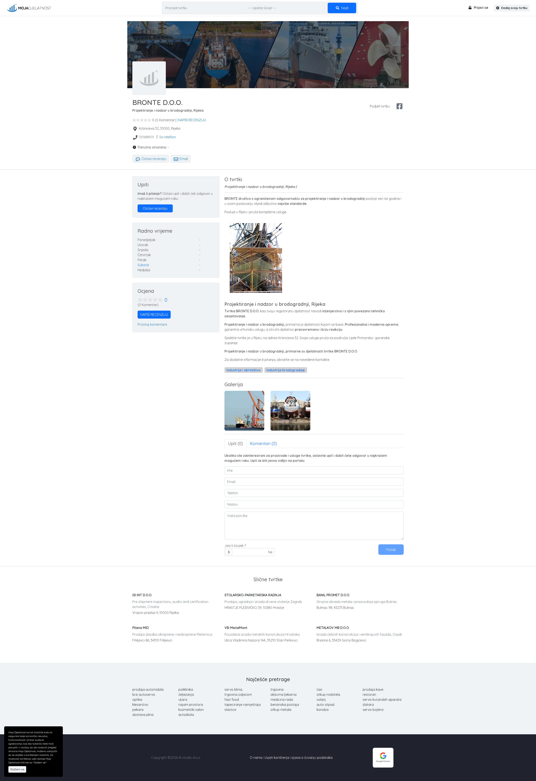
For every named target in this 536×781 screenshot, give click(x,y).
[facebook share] (399, 106)
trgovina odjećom (238, 694)
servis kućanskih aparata (382, 699)
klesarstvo (140, 704)
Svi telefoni (167, 137)
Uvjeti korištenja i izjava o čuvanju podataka (298, 757)
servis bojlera (373, 709)
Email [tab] (183, 159)
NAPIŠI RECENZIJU (192, 120)
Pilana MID (140, 628)
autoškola (186, 715)
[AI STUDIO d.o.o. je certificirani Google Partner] (383, 757)
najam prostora (190, 704)
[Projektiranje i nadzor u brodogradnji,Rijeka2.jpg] (244, 411)
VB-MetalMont (235, 628)
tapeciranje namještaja (242, 704)
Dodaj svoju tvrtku (513, 8)
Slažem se (17, 769)
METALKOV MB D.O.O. (333, 628)
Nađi (344, 8)
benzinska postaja (285, 704)
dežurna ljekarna (283, 694)
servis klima (233, 689)
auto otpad (325, 704)
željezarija (186, 694)
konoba (323, 709)
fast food (231, 699)
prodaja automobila (148, 689)
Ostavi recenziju (153, 159)
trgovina (277, 689)
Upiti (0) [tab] (235, 443)
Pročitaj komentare (152, 324)
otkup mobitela (328, 694)
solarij (321, 699)
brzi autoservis (143, 694)
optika (137, 699)
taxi (319, 689)
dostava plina (142, 715)
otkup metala (281, 709)
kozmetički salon (191, 709)
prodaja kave (373, 689)
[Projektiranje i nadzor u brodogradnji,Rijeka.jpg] (290, 411)
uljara (182, 699)
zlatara (368, 704)
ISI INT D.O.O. (142, 595)
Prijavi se (480, 7)
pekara (137, 709)
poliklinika (185, 689)
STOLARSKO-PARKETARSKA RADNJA (252, 595)
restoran (369, 694)
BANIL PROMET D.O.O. (333, 595)
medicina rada (282, 699)
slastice (230, 709)
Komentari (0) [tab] (263, 443)
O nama (256, 757)
